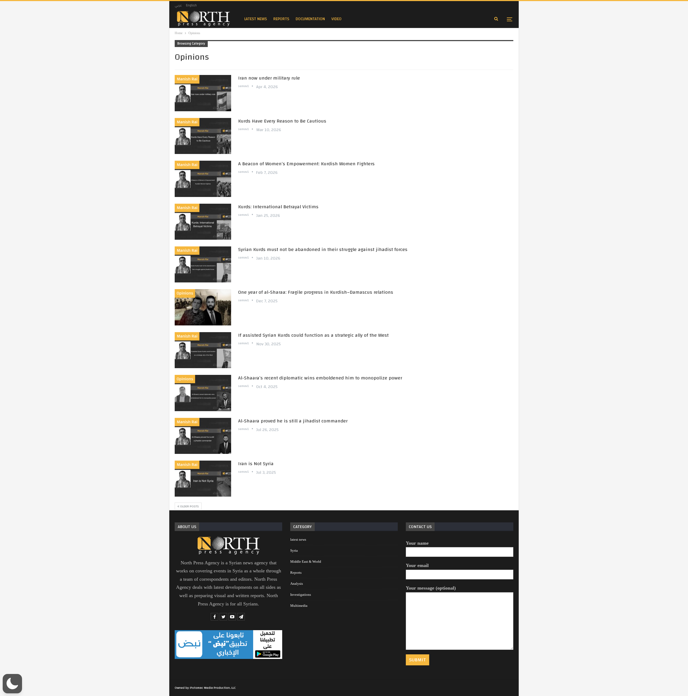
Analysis (296, 584)
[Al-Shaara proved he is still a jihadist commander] (203, 436)
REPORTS (281, 19)
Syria (294, 550)
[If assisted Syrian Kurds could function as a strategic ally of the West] (203, 350)
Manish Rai (187, 79)
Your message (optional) (431, 588)
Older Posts (189, 506)
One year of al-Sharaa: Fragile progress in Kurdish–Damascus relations (315, 292)
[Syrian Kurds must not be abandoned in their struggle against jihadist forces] (203, 264)
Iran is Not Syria (256, 463)
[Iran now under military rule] (203, 93)
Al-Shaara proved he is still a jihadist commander (292, 421)
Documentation (310, 19)
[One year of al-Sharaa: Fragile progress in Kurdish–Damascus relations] (203, 307)
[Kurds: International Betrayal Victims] (203, 222)
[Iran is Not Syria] (203, 479)
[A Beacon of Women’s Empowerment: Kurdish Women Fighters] (203, 179)
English (191, 5)
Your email (417, 565)
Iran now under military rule (269, 78)
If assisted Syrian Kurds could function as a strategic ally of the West (314, 335)
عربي (178, 5)
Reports (296, 573)
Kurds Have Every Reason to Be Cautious (282, 121)
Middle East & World (305, 561)
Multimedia (298, 606)
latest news (255, 19)
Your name (417, 543)
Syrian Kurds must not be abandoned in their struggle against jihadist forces (322, 249)
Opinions (185, 293)
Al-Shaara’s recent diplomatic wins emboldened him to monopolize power (320, 378)
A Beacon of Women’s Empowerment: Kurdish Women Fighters (306, 163)
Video (336, 19)
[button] (12, 683)
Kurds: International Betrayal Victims (278, 206)
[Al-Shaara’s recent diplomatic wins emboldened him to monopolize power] (203, 393)
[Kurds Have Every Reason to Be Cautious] (203, 136)
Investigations (300, 595)
